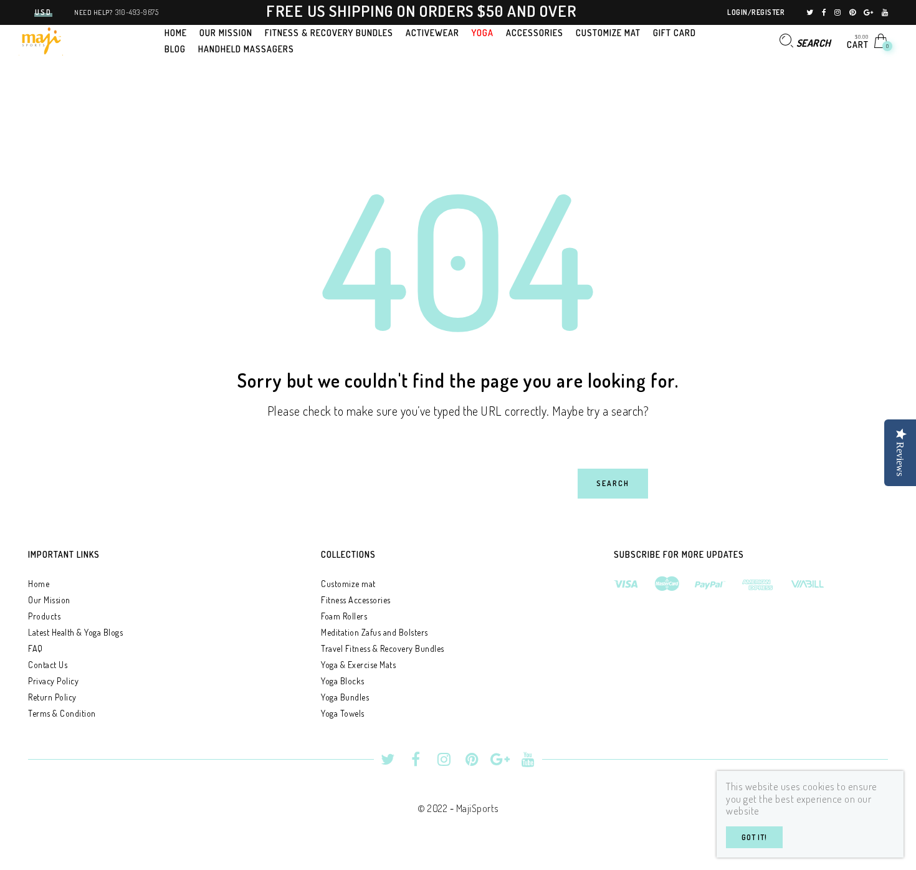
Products (44, 616)
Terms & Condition (62, 713)
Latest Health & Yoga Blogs (75, 632)
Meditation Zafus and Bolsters (374, 632)
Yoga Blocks (343, 681)
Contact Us (47, 664)
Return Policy (52, 697)
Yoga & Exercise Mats (358, 664)
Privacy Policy (53, 681)
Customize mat (348, 583)
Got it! (754, 837)
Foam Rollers (344, 616)
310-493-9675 (136, 12)
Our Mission (49, 600)
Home (38, 583)
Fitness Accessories (356, 600)
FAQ (35, 648)
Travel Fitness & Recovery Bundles (382, 648)
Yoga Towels (343, 713)
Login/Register (756, 12)
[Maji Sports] (41, 39)
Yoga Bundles (345, 697)
